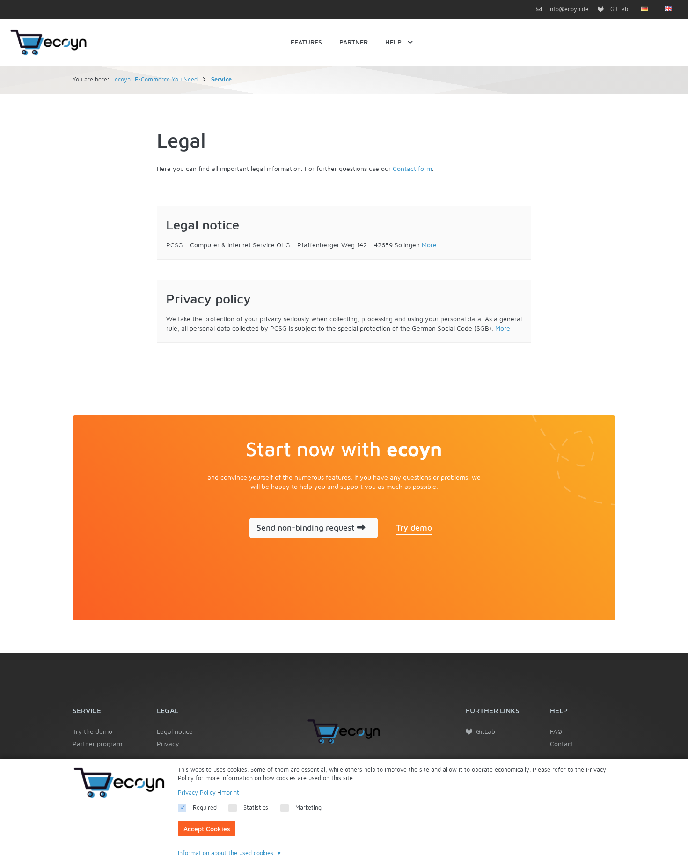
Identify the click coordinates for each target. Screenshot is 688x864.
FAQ (556, 731)
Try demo (414, 527)
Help (393, 42)
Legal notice (202, 224)
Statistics (255, 807)
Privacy (168, 743)
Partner (353, 42)
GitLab (618, 9)
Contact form (412, 168)
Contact (561, 743)
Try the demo (92, 731)
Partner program (97, 743)
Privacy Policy (197, 792)
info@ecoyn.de (567, 9)
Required (205, 807)
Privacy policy (208, 298)
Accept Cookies (206, 829)
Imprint (229, 792)
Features (306, 42)
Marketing (308, 807)
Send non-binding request (306, 527)
